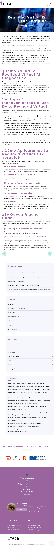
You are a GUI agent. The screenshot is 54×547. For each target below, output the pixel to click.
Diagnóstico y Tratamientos (16, 308)
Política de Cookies (13, 529)
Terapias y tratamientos (35, 525)
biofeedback (21, 386)
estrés (44, 392)
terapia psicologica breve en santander (35, 418)
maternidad (41, 395)
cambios (30, 386)
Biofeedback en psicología (16, 281)
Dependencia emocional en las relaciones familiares (24, 285)
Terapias (31, 25)
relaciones (35, 406)
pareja (25, 398)
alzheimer (41, 384)
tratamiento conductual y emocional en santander (24, 426)
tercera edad (13, 420)
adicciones (12, 384)
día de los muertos (34, 392)
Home (22, 25)
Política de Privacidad (14, 525)
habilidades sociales (15, 395)
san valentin (12, 409)
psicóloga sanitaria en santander (19, 406)
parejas (32, 398)
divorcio (23, 392)
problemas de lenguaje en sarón (18, 401)
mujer (10, 398)
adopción (32, 384)
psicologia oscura (31, 403)
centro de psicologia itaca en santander (21, 389)
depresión (47, 389)
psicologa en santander (16, 403)
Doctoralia (21, 509)
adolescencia (22, 384)
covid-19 (38, 389)
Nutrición (30, 529)
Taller (9, 321)
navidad (17, 398)
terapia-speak (42, 412)
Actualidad (11, 304)
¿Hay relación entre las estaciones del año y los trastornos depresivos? (29, 289)
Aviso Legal (10, 527)
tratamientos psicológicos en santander (21, 429)
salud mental (45, 406)
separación (22, 409)
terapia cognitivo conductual (17, 415)
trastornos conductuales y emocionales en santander (25, 423)
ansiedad (11, 386)
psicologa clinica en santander (40, 401)
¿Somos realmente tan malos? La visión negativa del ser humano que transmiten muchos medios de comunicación (29, 272)
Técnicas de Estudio (34, 531)
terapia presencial (14, 418)
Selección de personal (34, 527)
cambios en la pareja (42, 386)
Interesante (11, 312)
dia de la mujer (13, 392)
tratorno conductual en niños (18, 432)
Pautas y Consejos (13, 317)
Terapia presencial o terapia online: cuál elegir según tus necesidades (29, 277)
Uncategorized (12, 329)
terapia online (33, 415)
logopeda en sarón (29, 395)
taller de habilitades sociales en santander (22, 412)
